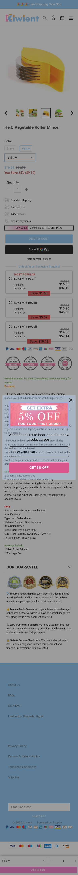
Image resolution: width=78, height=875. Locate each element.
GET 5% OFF (39, 467)
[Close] (71, 400)
